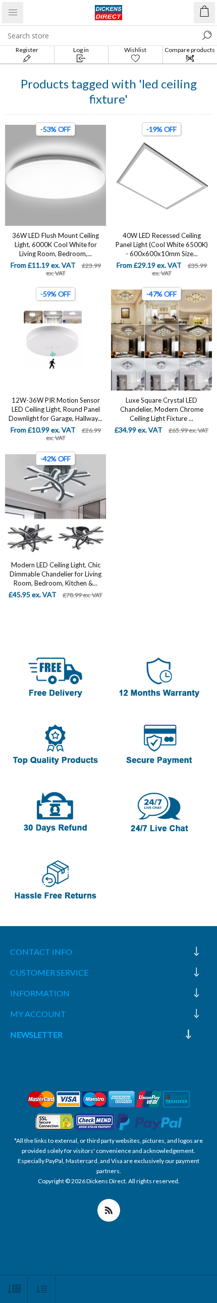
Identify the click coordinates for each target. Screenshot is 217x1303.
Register (27, 50)
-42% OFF (55, 458)
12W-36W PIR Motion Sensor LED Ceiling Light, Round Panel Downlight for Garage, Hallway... (55, 409)
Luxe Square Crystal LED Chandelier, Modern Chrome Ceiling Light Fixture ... (161, 409)
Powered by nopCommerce (109, 1191)
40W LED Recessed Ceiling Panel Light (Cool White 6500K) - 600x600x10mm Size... (162, 244)
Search (207, 35)
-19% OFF (161, 129)
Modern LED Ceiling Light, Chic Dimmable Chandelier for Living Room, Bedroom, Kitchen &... (55, 574)
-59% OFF (55, 293)
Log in (81, 50)
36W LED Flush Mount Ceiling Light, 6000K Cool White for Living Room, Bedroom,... (55, 244)
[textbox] (98, 35)
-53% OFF (55, 129)
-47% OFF (161, 293)
